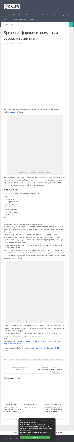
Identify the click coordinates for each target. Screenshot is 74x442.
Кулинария (66, 15)
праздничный (14, 112)
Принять (35, 437)
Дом (5, 19)
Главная (14, 432)
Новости (29, 15)
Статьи (31, 19)
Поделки (57, 15)
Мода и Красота (18, 15)
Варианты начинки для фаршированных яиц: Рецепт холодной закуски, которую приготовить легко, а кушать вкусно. (54, 409)
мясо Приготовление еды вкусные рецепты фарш (51, 359)
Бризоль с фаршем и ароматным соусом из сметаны (22, 359)
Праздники (23, 19)
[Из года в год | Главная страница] (12, 6)
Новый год (46, 15)
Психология (13, 19)
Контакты (59, 432)
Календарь (7, 15)
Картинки (38, 15)
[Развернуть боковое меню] (71, 24)
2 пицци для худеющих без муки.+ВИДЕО (44, 348)
